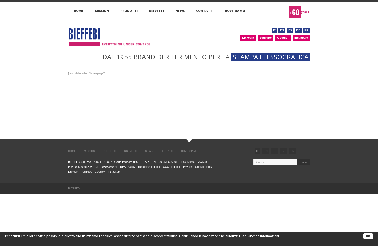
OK (368, 236)
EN (266, 151)
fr (306, 30)
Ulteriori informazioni (263, 236)
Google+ (283, 37)
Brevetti (156, 10)
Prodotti (128, 10)
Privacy (188, 166)
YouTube (266, 37)
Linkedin (248, 37)
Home (79, 10)
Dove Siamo (235, 10)
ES (274, 151)
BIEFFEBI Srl (76, 161)
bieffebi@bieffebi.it (149, 166)
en (282, 30)
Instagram (301, 37)
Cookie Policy (203, 166)
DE (283, 151)
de (298, 30)
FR (292, 151)
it (274, 30)
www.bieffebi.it (172, 166)
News (180, 10)
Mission (102, 10)
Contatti (204, 10)
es (290, 30)
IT (257, 151)
